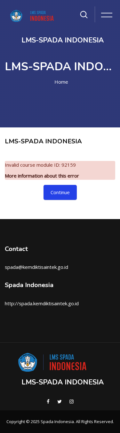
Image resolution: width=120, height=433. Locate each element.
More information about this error (42, 175)
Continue (60, 192)
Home (61, 82)
